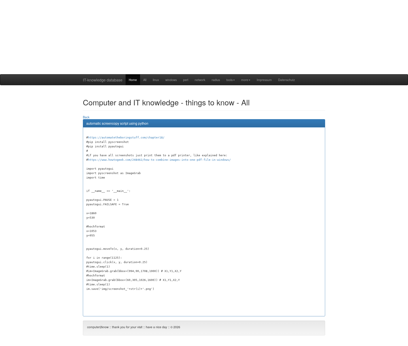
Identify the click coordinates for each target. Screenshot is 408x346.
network (200, 80)
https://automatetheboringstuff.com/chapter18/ (126, 137)
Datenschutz (286, 80)
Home (133, 80)
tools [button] (229, 80)
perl (185, 80)
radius (216, 80)
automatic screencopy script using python (117, 123)
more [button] (244, 80)
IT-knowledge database (102, 79)
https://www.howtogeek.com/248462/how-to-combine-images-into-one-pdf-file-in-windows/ (159, 159)
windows (171, 80)
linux (156, 80)
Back (86, 117)
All (144, 80)
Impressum (264, 80)
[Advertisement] (204, 44)
